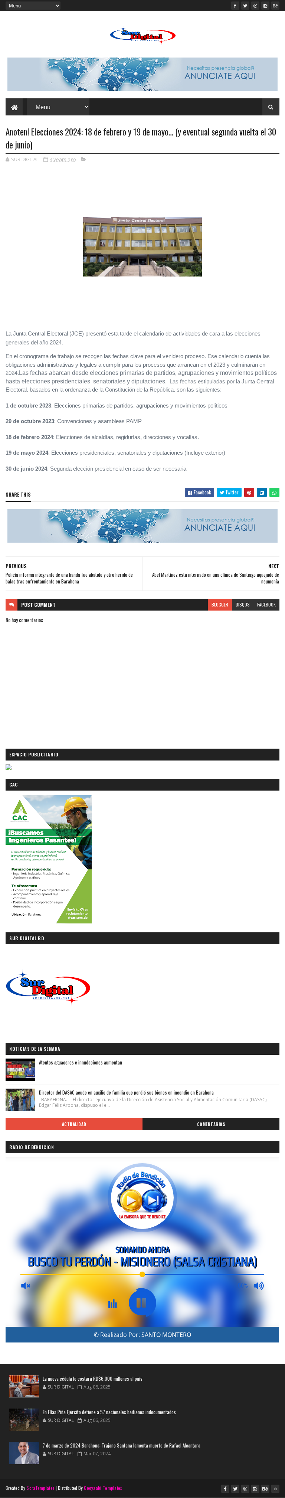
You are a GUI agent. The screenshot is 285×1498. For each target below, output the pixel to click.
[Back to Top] (275, 1489)
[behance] (275, 5)
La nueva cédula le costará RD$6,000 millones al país (92, 1378)
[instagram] (265, 5)
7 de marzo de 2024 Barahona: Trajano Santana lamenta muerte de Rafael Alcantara (121, 1445)
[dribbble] (255, 5)
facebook (266, 604)
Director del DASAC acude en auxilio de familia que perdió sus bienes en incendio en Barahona (126, 1092)
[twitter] (245, 5)
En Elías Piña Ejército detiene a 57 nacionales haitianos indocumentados (109, 1412)
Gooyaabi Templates (103, 1488)
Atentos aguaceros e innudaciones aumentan (80, 1062)
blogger (220, 604)
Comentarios (211, 1124)
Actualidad (74, 1124)
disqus (243, 604)
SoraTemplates (40, 1488)
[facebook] (235, 5)
